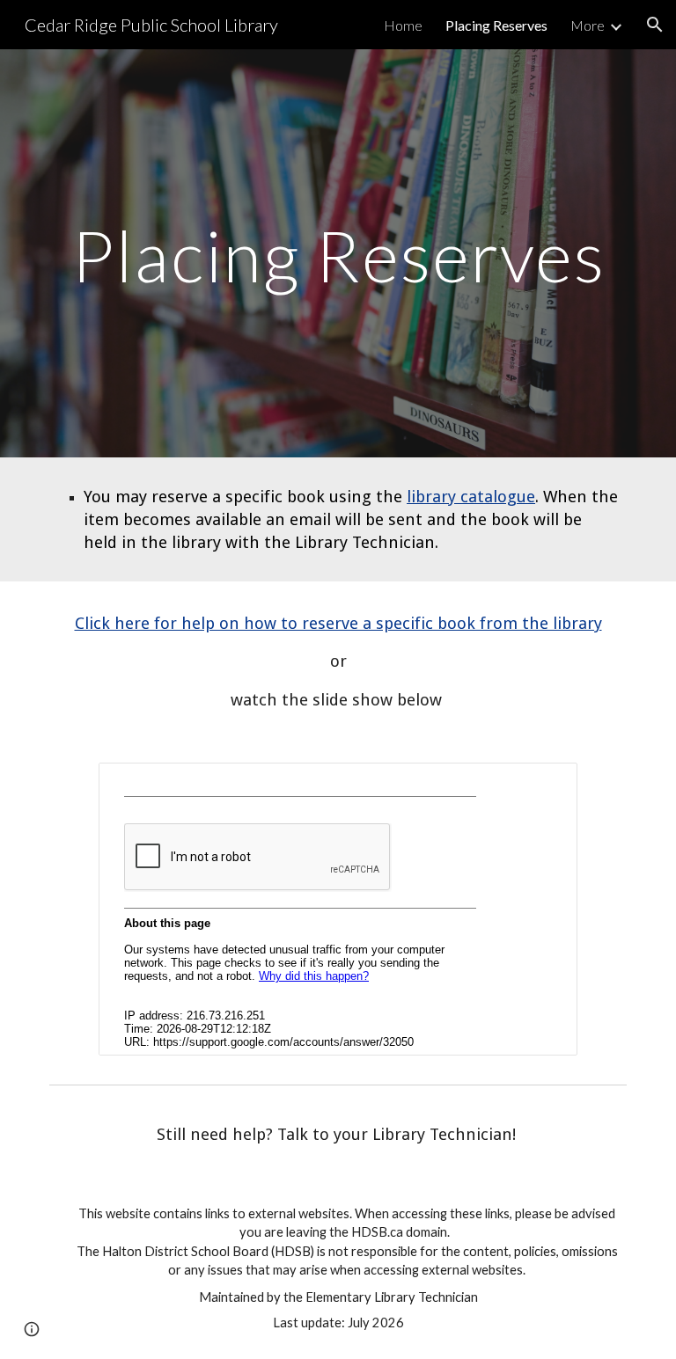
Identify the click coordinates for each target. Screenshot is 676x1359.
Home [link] (403, 25)
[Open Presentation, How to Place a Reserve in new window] (544, 785)
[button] (655, 25)
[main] (337, 253)
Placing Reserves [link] (496, 25)
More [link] (587, 25)
